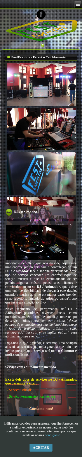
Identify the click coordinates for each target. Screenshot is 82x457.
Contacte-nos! (41, 409)
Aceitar (41, 447)
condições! (52, 435)
